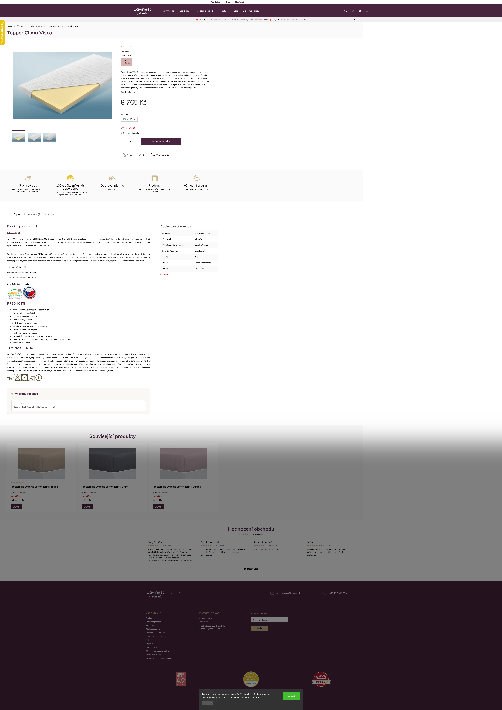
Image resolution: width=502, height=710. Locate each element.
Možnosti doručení (132, 133)
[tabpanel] (41, 477)
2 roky (197, 257)
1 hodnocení (137, 47)
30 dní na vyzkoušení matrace (158, 651)
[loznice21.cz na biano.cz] (181, 679)
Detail (16, 506)
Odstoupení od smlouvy (155, 636)
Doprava (149, 644)
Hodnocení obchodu (251, 529)
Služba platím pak (153, 654)
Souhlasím (291, 696)
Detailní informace (128, 92)
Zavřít (196, 166)
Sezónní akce (151, 647)
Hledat (259, 628)
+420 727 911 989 (337, 593)
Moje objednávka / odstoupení (158, 658)
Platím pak (150, 625)
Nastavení (208, 703)
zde (257, 697)
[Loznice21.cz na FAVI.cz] (321, 680)
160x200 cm (200, 251)
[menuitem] (215, 2)
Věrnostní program (153, 622)
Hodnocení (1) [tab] (31, 214)
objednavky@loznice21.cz (289, 593)
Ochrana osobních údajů (156, 633)
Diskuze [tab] (49, 214)
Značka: (127, 55)
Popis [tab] (16, 214)
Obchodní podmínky (154, 629)
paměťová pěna (201, 245)
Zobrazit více (251, 568)
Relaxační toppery (202, 233)
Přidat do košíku (161, 141)
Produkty (149, 618)
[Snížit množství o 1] (124, 141)
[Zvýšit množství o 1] (138, 141)
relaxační (198, 239)
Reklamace (150, 640)
